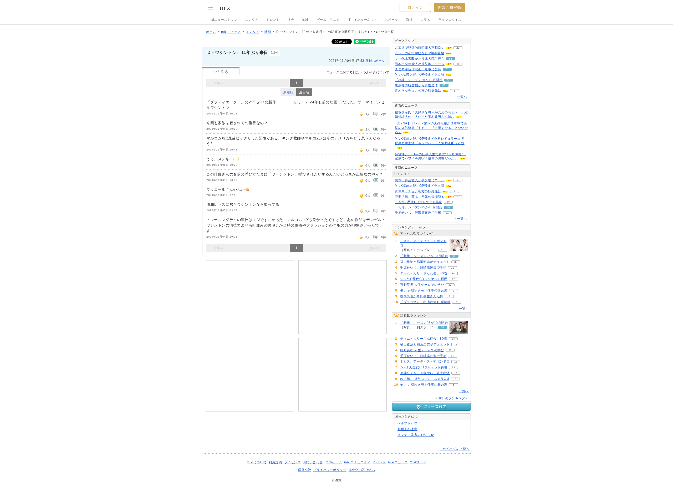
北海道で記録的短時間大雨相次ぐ (420, 47)
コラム (426, 20)
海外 (409, 20)
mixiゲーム (334, 462)
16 (442, 250)
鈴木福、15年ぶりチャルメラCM (424, 379)
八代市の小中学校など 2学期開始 (419, 53)
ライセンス (292, 462)
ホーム (211, 32)
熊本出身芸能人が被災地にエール (420, 64)
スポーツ (391, 20)
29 (458, 47)
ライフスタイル (449, 20)
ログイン (415, 7)
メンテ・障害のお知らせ (415, 435)
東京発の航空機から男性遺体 (416, 85)
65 (444, 85)
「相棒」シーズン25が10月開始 (419, 80)
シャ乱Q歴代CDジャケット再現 (418, 202)
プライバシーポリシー (329, 470)
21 (447, 212)
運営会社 (304, 470)
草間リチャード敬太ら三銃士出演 (425, 373)
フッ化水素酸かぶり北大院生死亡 (420, 59)
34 (453, 273)
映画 (267, 32)
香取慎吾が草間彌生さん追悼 (421, 296)
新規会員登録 (449, 7)
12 (448, 202)
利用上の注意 (407, 429)
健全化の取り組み (362, 470)
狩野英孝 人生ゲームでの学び (422, 285)
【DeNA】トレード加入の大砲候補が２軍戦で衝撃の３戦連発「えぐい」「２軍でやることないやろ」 (431, 128)
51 (447, 69)
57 (448, 207)
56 (448, 80)
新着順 (288, 92)
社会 (290, 20)
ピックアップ (405, 41)
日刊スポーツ (375, 61)
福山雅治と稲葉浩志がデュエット (425, 262)
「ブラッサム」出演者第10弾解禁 (425, 302)
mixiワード (418, 462)
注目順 (304, 92)
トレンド (272, 20)
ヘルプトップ (407, 423)
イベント (379, 462)
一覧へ (462, 97)
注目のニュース (406, 167)
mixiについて (257, 462)
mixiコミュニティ (357, 462)
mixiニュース (231, 32)
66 (450, 58)
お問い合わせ (313, 462)
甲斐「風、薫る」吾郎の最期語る (420, 197)
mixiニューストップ (222, 20)
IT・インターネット (362, 20)
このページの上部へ (455, 449)
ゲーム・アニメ (328, 20)
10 (455, 373)
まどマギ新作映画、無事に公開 (418, 69)
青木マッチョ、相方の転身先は (418, 90)
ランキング (403, 227)
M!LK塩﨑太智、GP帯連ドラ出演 (419, 74)
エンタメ (251, 20)
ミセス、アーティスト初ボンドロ (423, 243)
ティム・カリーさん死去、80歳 (423, 273)
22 (450, 284)
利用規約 (275, 462)
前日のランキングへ (453, 398)
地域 (305, 20)
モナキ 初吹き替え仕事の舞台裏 (423, 290)
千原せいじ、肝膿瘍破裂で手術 (418, 212)
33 (455, 261)
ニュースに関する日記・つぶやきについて (358, 72)
